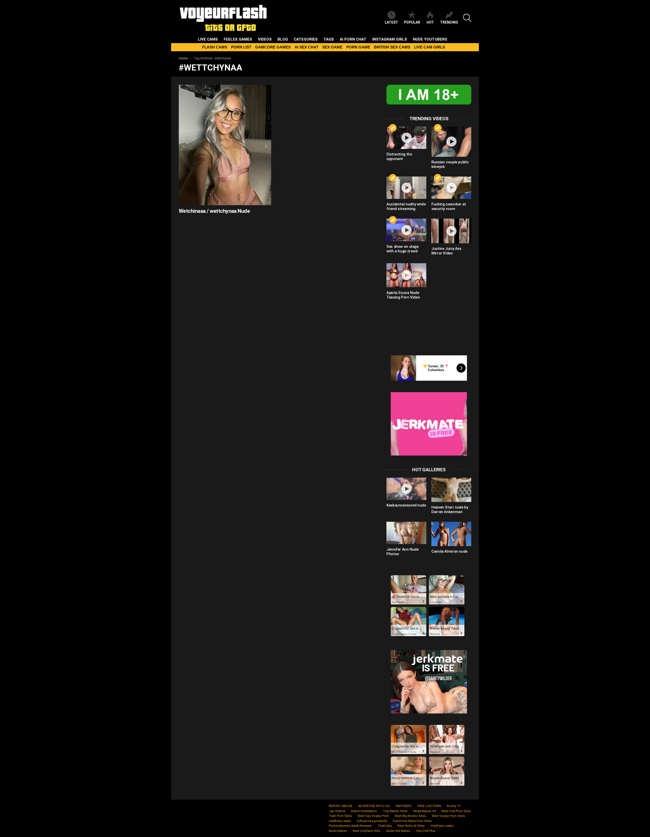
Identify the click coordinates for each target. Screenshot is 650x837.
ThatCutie (385, 826)
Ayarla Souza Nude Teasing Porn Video (403, 295)
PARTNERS (404, 806)
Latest (391, 22)
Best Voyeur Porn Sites (448, 816)
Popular (412, 22)
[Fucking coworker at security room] (451, 188)
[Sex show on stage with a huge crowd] (406, 230)
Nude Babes (338, 831)
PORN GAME (358, 47)
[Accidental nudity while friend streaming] (406, 188)
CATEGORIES (306, 39)
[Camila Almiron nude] (451, 534)
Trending (449, 22)
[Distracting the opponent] (406, 138)
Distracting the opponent (399, 156)
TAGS (328, 39)
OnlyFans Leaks (442, 826)
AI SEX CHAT (306, 47)
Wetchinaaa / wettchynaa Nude (214, 211)
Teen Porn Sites (340, 816)
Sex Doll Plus (425, 831)
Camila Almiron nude (449, 551)
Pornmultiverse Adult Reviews (350, 826)
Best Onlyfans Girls (366, 831)
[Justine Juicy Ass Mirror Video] (451, 231)
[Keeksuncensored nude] (406, 489)
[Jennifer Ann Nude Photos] (406, 533)
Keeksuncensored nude (406, 505)
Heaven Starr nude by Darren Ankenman (449, 509)
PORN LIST (241, 47)
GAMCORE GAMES (273, 47)
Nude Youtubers (430, 39)
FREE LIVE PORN (429, 806)
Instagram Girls (389, 39)
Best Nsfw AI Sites (411, 826)
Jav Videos (337, 811)
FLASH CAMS (214, 47)
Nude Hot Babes (398, 831)
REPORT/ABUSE (340, 806)
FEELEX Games (238, 39)
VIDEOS (265, 39)
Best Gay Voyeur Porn (373, 816)
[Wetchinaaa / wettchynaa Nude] (225, 145)
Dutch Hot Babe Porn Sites (412, 821)
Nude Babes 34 (424, 811)
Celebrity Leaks (340, 821)
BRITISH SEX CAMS (392, 47)
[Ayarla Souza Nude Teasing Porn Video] (406, 275)
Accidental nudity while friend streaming (406, 206)
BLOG (283, 39)
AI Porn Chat (353, 39)
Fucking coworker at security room (448, 206)
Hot (430, 22)
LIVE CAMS (208, 39)
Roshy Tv (454, 806)
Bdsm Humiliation (364, 811)
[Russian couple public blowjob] (451, 142)
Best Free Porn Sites (456, 811)
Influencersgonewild (372, 821)
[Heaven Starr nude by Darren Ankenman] (451, 490)
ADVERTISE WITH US (374, 806)
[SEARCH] (467, 17)
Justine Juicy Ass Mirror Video (446, 250)
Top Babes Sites (395, 811)
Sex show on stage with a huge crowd (402, 248)
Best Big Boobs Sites (410, 816)
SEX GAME (332, 47)
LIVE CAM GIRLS (429, 47)
